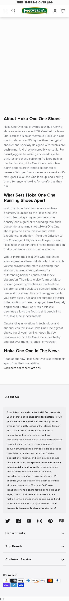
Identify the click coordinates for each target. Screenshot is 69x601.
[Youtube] (29, 521)
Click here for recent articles (22, 368)
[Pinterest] (50, 521)
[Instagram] (39, 521)
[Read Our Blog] (61, 521)
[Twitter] (7, 521)
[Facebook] (18, 521)
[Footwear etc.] (34, 10)
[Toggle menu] (5, 11)
